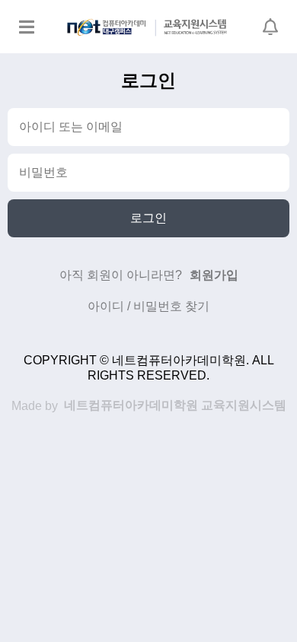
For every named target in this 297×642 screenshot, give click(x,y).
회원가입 (214, 275)
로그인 (148, 217)
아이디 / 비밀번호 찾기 (148, 306)
